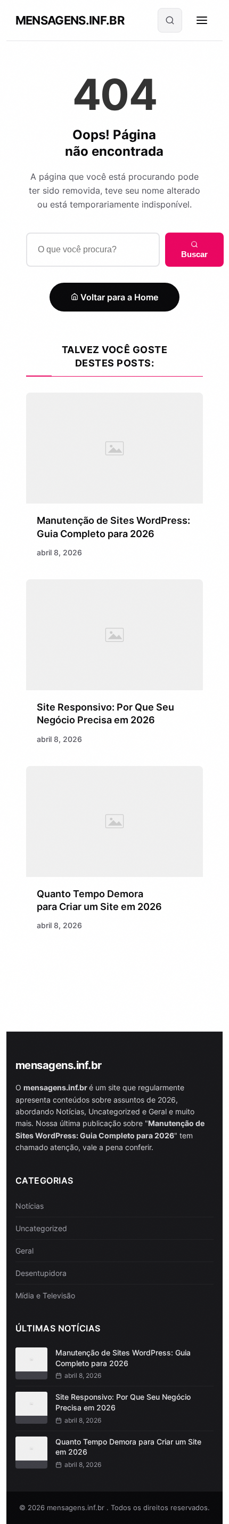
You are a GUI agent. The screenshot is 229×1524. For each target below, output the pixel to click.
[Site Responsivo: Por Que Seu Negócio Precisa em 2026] (114, 634)
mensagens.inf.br (69, 20)
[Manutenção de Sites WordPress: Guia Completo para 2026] (114, 448)
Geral (24, 1250)
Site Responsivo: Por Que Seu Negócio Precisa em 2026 (123, 1402)
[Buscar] (170, 20)
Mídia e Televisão (45, 1295)
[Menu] (202, 20)
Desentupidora (41, 1273)
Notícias (29, 1205)
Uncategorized (41, 1228)
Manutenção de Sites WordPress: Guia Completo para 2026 (123, 1358)
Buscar (194, 254)
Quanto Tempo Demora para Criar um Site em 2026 (128, 1447)
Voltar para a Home (118, 297)
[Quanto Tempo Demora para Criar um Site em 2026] (114, 821)
